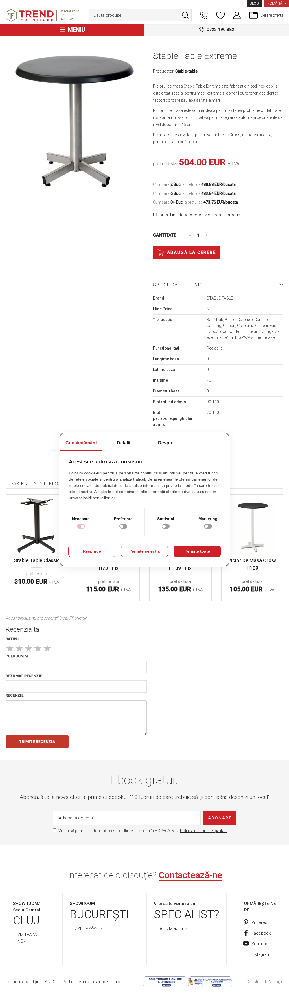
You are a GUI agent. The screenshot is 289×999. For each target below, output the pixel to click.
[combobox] (140, 15)
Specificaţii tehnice (179, 284)
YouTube (259, 943)
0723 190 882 (220, 29)
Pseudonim (17, 656)
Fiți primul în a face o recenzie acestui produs (196, 214)
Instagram (260, 954)
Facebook (261, 933)
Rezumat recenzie (24, 676)
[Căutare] (185, 15)
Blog (254, 3)
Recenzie (14, 695)
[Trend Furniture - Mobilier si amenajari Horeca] (30, 15)
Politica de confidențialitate (203, 830)
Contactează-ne (190, 875)
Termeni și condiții (22, 982)
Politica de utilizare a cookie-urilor (92, 982)
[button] (276, 3)
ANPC (50, 982)
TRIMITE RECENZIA (37, 742)
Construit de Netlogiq (264, 982)
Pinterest (260, 922)
